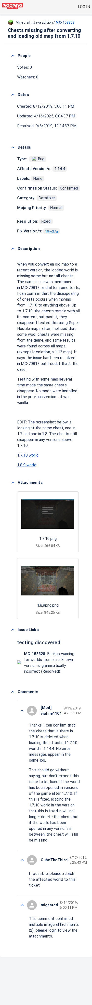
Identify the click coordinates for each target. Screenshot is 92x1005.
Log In (84, 6)
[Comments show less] (13, 692)
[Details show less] (13, 147)
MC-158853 (65, 22)
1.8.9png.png (48, 605)
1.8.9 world (26, 465)
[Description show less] (13, 249)
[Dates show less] (13, 95)
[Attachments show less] (13, 483)
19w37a (51, 231)
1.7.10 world (28, 455)
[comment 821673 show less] (22, 860)
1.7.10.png (48, 538)
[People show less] (13, 56)
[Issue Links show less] (13, 630)
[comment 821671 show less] (22, 905)
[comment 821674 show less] (22, 711)
